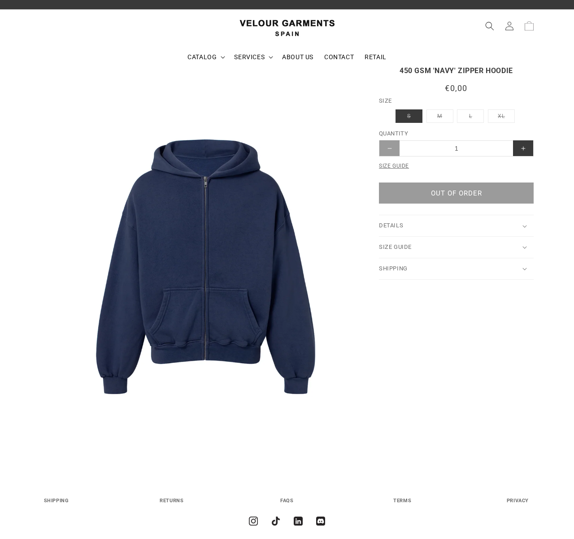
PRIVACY (518, 501)
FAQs (286, 501)
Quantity (393, 133)
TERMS (402, 501)
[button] (205, 57)
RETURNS (171, 501)
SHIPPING (56, 501)
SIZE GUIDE (394, 166)
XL (506, 118)
